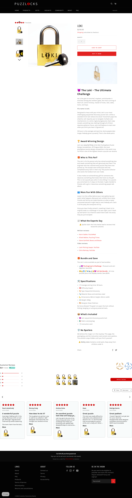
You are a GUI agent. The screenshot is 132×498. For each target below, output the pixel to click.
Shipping (80, 32)
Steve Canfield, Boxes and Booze (90, 240)
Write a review (121, 379)
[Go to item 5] (57, 382)
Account (115, 10)
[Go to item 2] (63, 376)
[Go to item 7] (69, 382)
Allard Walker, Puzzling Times (89, 237)
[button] (11, 373)
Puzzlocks (22, 496)
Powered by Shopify (30, 496)
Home (17, 10)
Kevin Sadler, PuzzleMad (87, 234)
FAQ (77, 10)
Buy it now (96, 53)
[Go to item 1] (57, 376)
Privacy (42, 476)
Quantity (79, 37)
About (70, 10)
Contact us (44, 470)
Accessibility (44, 479)
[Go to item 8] (75, 382)
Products (27, 10)
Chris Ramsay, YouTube (87, 250)
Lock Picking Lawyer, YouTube (89, 247)
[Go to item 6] (63, 382)
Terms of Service (20, 482)
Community (59, 10)
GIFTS (37, 10)
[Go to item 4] (75, 376)
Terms (42, 473)
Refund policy (19, 485)
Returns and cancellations (24, 488)
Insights (47, 10)
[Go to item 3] (69, 376)
